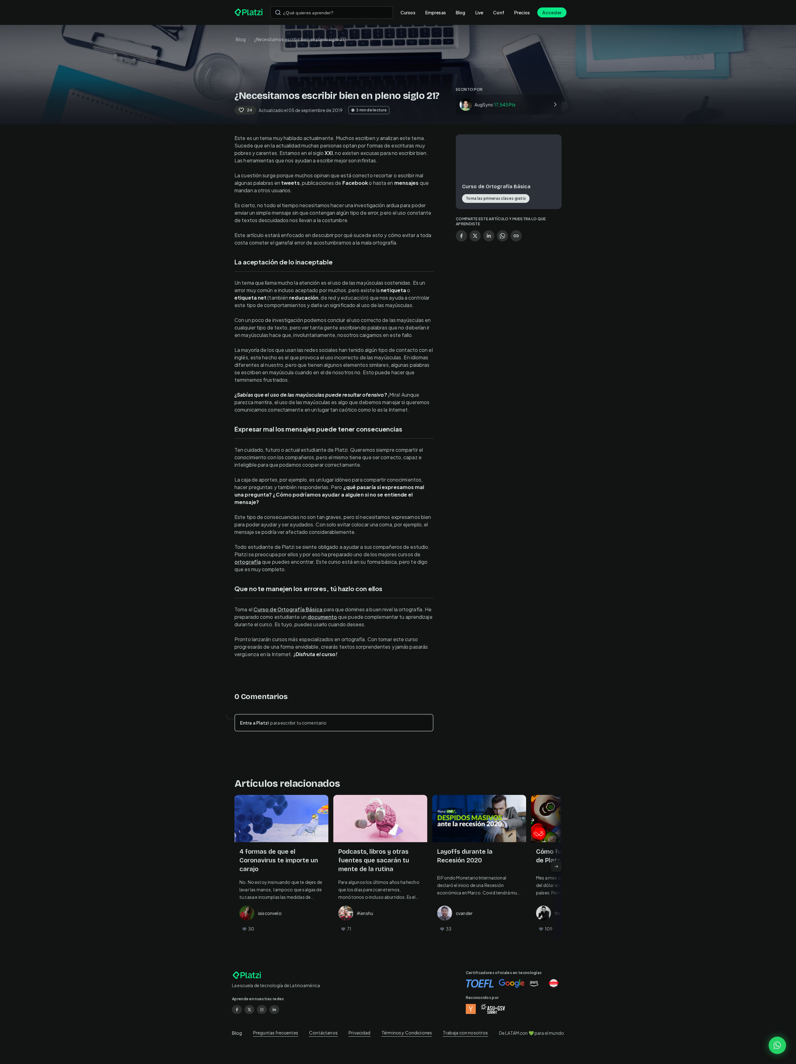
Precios (522, 12)
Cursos (407, 12)
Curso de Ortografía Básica (288, 609)
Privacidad (360, 1032)
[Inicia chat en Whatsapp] (777, 1045)
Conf (498, 12)
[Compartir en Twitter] (475, 235)
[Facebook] (237, 1009)
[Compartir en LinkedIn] (488, 235)
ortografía (247, 561)
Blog (460, 12)
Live (479, 12)
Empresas (435, 12)
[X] (249, 1009)
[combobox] (331, 12)
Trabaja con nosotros (465, 1032)
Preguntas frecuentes (275, 1032)
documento (322, 617)
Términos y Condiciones (407, 1032)
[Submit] (278, 12)
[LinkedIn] (274, 1009)
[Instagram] (262, 1009)
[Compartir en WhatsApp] (502, 235)
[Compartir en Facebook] (461, 235)
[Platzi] (248, 12)
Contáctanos (323, 1032)
